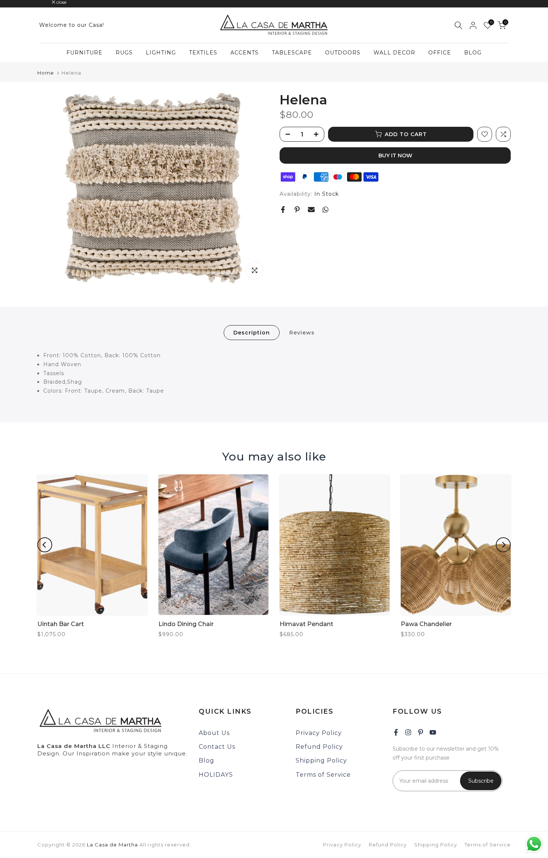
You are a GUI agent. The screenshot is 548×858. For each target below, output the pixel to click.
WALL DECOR (394, 52)
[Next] (503, 544)
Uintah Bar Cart (60, 624)
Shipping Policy (321, 760)
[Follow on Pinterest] (420, 732)
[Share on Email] (311, 209)
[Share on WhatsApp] (325, 209)
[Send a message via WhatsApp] (534, 844)
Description (251, 332)
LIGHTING (161, 52)
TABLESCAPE (292, 52)
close (46, 2)
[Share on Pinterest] (297, 209)
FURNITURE (84, 52)
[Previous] (44, 544)
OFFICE (439, 52)
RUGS (124, 52)
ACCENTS (244, 52)
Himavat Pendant (306, 624)
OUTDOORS (342, 52)
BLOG (473, 52)
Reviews (302, 332)
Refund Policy (319, 746)
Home (45, 72)
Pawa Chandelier (426, 624)
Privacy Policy (319, 732)
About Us (214, 732)
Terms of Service (323, 774)
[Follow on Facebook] (396, 732)
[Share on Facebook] (283, 209)
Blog (206, 760)
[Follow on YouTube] (432, 732)
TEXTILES (203, 52)
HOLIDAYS (216, 774)
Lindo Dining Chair (186, 624)
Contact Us (217, 746)
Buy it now (395, 155)
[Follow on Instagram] (408, 732)
